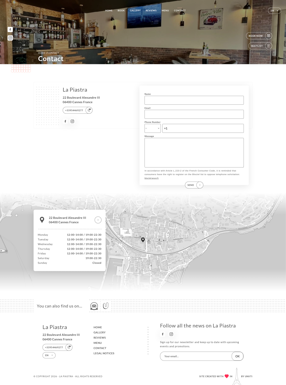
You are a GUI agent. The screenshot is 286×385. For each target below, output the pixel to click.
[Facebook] (10, 29)
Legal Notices (104, 353)
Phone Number (153, 122)
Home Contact (48, 52)
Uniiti (248, 376)
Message (149, 136)
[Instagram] (10, 38)
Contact (180, 10)
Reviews (151, 10)
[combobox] (153, 128)
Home (109, 10)
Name (148, 94)
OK (237, 356)
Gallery (135, 10)
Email (148, 108)
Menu (165, 10)
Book (121, 10)
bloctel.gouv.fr (152, 178)
